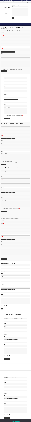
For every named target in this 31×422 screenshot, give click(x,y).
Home (3, 1)
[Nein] (30, 420)
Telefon (2, 56)
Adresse (2, 42)
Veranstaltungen (23, 1)
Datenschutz (22, 0)
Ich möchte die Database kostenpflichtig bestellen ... (11, 316)
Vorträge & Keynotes (20, 1)
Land (1, 45)
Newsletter (27, 0)
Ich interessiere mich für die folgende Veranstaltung (8, 263)
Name (5, 86)
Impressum (24, 0)
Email (2, 48)
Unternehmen (3, 32)
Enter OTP (2, 53)
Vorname (2, 35)
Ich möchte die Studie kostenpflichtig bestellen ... (7, 29)
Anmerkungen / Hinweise (7, 107)
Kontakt (26, 1)
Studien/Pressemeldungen (15, 1)
